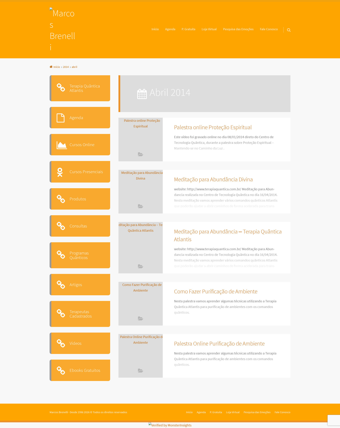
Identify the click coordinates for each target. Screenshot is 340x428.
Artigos (76, 284)
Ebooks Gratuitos (85, 370)
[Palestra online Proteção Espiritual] (140, 135)
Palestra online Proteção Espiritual (213, 127)
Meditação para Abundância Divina (213, 179)
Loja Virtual (209, 29)
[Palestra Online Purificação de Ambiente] (140, 351)
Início (155, 29)
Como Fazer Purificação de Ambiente (215, 291)
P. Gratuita (188, 29)
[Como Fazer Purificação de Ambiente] (140, 299)
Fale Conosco (269, 29)
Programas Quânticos (79, 255)
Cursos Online (82, 144)
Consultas (78, 226)
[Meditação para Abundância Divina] (140, 187)
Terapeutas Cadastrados (81, 313)
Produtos (78, 199)
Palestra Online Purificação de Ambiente (219, 343)
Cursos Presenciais (86, 171)
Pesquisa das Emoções (238, 29)
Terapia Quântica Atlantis (85, 88)
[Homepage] (63, 30)
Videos (140, 155)
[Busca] (286, 25)
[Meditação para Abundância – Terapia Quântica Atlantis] (140, 243)
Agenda (170, 29)
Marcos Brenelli (59, 412)
